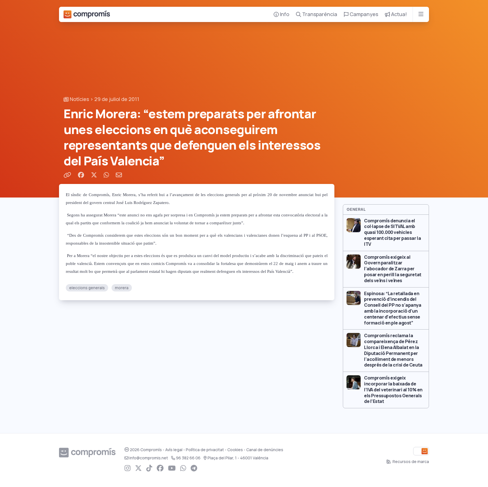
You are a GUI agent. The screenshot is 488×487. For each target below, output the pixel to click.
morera (121, 287)
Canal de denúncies (264, 449)
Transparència (319, 14)
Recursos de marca (410, 461)
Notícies (79, 99)
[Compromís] (86, 14)
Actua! (398, 14)
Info (284, 14)
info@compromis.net (148, 457)
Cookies (235, 449)
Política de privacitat (205, 449)
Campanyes (363, 14)
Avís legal (173, 449)
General (356, 209)
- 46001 (238, 457)
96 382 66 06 (188, 457)
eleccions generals (87, 287)
